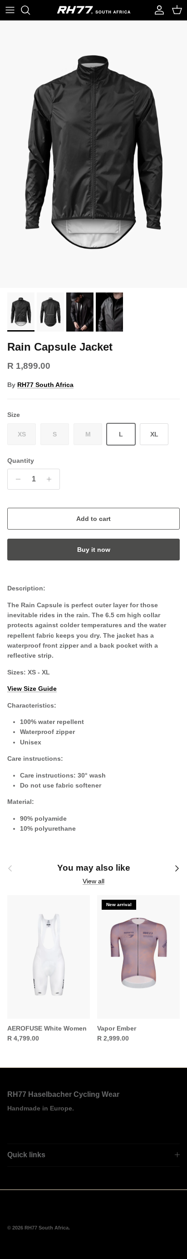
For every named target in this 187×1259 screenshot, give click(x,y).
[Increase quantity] (51, 479)
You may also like (93, 867)
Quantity (20, 460)
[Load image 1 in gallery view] (93, 154)
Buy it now (93, 549)
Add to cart (93, 518)
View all (93, 881)
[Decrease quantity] (16, 479)
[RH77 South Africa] (93, 10)
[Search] (30, 10)
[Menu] (10, 10)
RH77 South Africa (45, 384)
